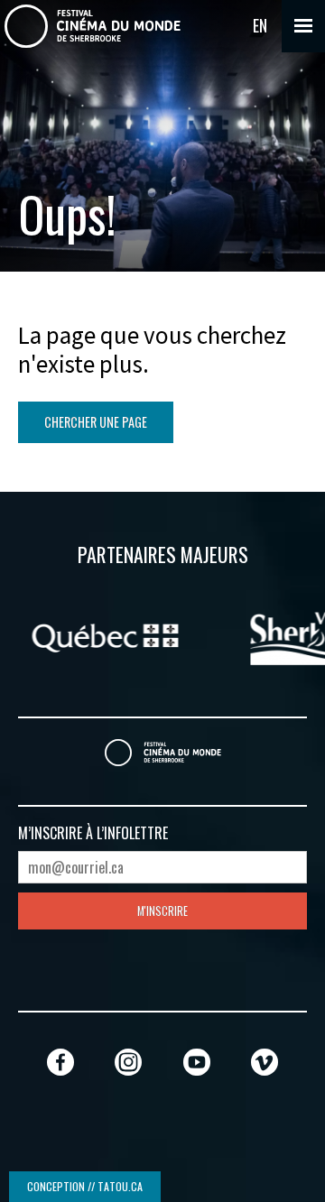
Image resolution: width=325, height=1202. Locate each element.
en (260, 25)
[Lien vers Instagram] (128, 1061)
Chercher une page (95, 421)
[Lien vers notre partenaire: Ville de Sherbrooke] (197, 635)
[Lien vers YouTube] (196, 1061)
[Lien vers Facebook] (60, 1061)
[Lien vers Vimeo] (264, 1061)
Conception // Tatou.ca (85, 1186)
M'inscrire (162, 911)
